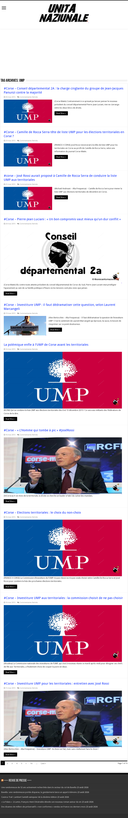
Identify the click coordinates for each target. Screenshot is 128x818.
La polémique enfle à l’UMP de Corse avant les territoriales (46, 344)
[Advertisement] (64, 55)
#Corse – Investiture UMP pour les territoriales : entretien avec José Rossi (56, 683)
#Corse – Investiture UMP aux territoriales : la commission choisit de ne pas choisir (63, 598)
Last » (43, 763)
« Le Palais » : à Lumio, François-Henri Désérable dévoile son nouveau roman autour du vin (41, 802)
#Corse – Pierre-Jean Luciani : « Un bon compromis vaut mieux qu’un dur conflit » (62, 219)
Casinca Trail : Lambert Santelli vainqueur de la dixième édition (29, 797)
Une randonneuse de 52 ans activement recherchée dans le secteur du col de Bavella (38, 787)
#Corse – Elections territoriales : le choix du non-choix (42, 512)
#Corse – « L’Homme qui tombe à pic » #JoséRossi (39, 430)
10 (31, 763)
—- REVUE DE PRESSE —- (18, 780)
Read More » (61, 113)
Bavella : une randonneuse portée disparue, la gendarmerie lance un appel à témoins (39, 792)
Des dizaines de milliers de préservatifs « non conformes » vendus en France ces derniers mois (43, 807)
